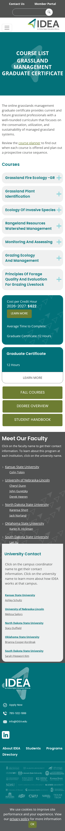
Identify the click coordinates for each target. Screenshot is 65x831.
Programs (54, 748)
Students (33, 748)
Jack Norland (17, 515)
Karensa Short (18, 510)
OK (32, 824)
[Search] (49, 12)
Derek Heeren (18, 497)
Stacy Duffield (13, 628)
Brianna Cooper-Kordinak (20, 642)
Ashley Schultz (13, 600)
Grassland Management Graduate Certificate (32, 67)
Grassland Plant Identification (20, 194)
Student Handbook (32, 420)
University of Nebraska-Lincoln (27, 480)
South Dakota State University (27, 537)
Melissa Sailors (14, 614)
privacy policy (19, 819)
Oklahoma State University (24, 523)
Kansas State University (22, 467)
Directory (10, 755)
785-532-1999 (17, 713)
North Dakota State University (27, 504)
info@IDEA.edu (18, 722)
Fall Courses (33, 393)
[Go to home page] (16, 687)
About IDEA (11, 748)
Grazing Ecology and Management (22, 258)
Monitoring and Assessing (29, 242)
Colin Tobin (17, 472)
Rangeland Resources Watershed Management (28, 226)
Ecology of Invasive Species (30, 210)
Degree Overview (32, 406)
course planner (29, 143)
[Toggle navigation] (7, 28)
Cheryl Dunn (17, 486)
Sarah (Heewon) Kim (17, 656)
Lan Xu (13, 542)
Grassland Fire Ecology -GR (30, 178)
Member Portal (45, 4)
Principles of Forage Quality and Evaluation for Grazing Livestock (26, 279)
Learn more (19, 313)
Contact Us (16, 4)
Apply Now (15, 705)
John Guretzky (18, 491)
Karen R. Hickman (21, 529)
